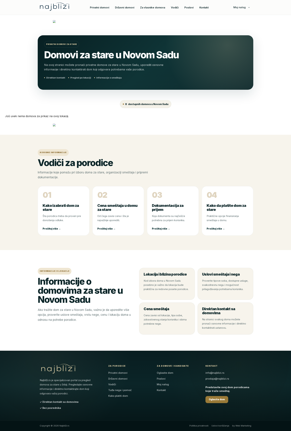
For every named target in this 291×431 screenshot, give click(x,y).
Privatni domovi (99, 7)
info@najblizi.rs (214, 372)
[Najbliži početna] (54, 6)
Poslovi (189, 7)
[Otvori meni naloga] (249, 7)
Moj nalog (239, 7)
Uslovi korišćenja (220, 425)
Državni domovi (124, 7)
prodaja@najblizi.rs (217, 378)
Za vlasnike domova (152, 7)
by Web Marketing (241, 425)
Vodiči (175, 7)
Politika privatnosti (198, 425)
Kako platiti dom (118, 395)
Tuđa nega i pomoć (120, 390)
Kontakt (204, 7)
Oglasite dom (165, 372)
